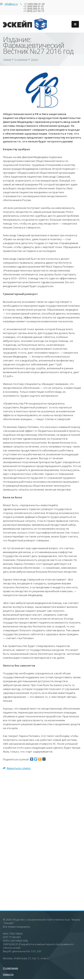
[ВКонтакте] (31, 759)
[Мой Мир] (44, 759)
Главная (7, 59)
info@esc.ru (11, 4)
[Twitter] (35, 759)
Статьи (34, 59)
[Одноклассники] (39, 759)
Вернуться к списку (19, 768)
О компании (21, 59)
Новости (8, 974)
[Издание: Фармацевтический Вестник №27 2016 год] (42, 73)
